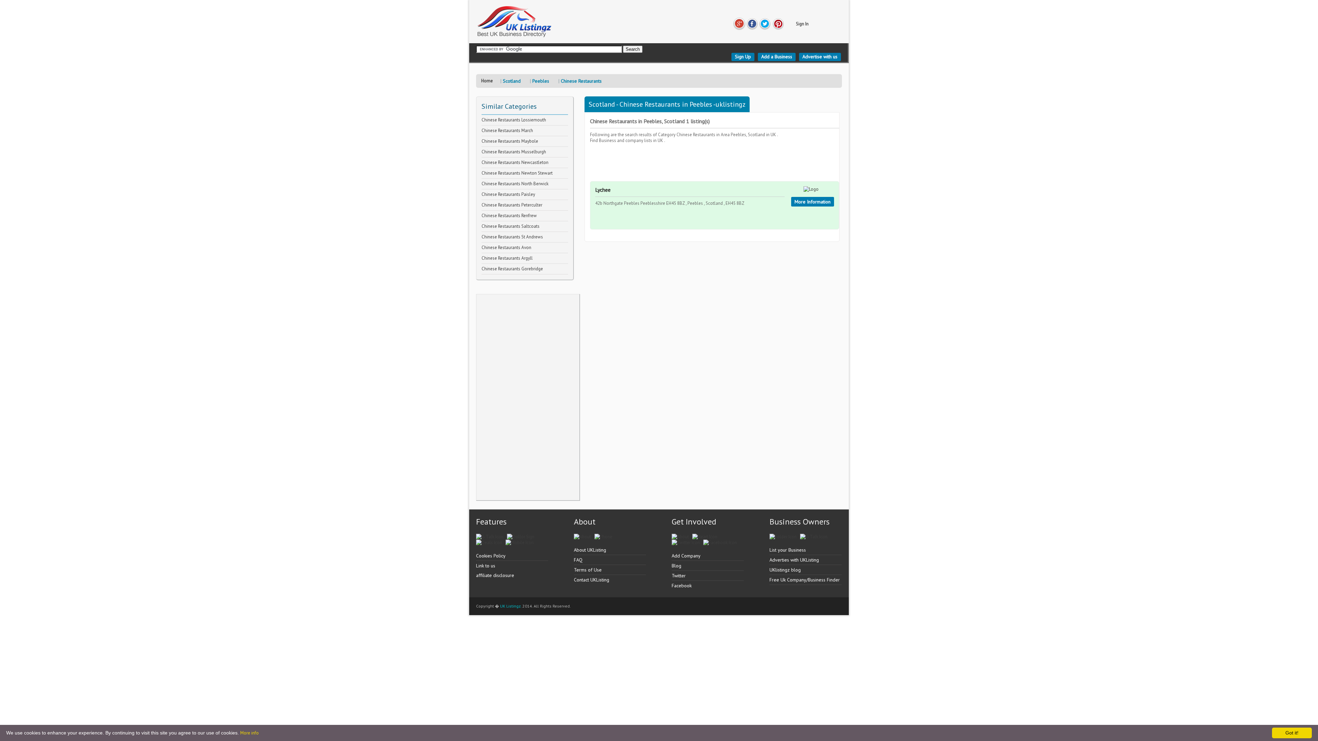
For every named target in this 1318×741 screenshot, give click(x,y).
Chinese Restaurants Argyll (507, 258)
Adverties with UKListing (794, 560)
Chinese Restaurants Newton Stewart (517, 173)
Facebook (682, 586)
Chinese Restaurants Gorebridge (512, 269)
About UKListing (590, 550)
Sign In (802, 24)
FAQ (578, 560)
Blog (676, 566)
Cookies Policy (491, 556)
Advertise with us (819, 57)
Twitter (679, 576)
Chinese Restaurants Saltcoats (511, 226)
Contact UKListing (591, 580)
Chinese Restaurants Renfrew (509, 216)
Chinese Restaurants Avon (506, 247)
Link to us (485, 566)
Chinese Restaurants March (507, 130)
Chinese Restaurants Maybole (510, 141)
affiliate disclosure (495, 575)
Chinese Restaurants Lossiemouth (514, 120)
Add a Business (776, 57)
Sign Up (743, 57)
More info (249, 733)
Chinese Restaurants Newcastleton (515, 162)
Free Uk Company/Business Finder (805, 580)
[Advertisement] (527, 397)
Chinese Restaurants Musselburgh (514, 152)
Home (487, 81)
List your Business (788, 550)
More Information (813, 202)
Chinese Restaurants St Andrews (512, 237)
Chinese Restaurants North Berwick (515, 184)
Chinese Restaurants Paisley (508, 194)
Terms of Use (588, 570)
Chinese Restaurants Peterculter (512, 205)
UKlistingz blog (785, 570)
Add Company (686, 556)
